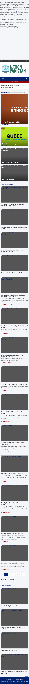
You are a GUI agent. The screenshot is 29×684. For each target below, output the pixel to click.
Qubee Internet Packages (9, 144)
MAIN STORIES (6, 92)
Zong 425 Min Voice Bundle (10, 162)
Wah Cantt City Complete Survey (10, 606)
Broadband (5, 124)
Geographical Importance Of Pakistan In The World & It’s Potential (13, 205)
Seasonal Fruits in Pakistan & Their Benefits (14, 273)
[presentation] (25, 92)
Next (22, 574)
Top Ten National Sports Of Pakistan (12, 473)
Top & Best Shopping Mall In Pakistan (12, 563)
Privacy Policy (19, 679)
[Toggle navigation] (3, 79)
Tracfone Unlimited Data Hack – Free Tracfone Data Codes (12, 86)
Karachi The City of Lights (9, 650)
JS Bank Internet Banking (11, 122)
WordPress (25, 681)
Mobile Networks (7, 146)
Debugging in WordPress (19, 11)
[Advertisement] (14, 44)
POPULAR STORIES (7, 184)
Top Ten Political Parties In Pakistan (12, 533)
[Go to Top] (26, 677)
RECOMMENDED (6, 586)
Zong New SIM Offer (8, 179)
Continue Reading (6, 304)
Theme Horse (9, 681)
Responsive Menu (26, 61)
